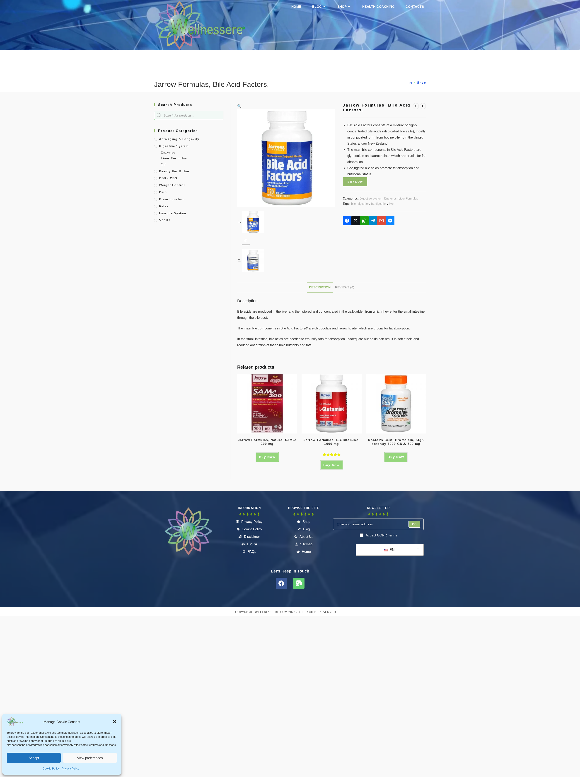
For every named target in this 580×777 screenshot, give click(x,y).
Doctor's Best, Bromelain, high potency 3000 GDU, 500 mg (396, 442)
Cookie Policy (51, 768)
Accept (34, 758)
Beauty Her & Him (174, 171)
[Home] (410, 82)
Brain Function (172, 199)
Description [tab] (320, 287)
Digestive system (371, 198)
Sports (164, 220)
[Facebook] (281, 583)
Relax (164, 206)
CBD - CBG (168, 178)
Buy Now (355, 181)
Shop (421, 82)
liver (391, 203)
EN (392, 550)
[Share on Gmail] (381, 220)
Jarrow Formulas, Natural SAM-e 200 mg (267, 442)
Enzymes (390, 198)
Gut (164, 164)
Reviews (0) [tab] (344, 287)
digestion (363, 203)
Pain (163, 192)
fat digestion (379, 203)
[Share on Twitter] (355, 220)
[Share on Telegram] (373, 220)
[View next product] (423, 106)
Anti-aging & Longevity (179, 139)
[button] (114, 721)
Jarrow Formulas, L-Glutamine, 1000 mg (332, 442)
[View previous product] (416, 106)
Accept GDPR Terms (381, 535)
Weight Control (172, 185)
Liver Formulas (408, 198)
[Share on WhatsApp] (364, 220)
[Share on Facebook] (347, 220)
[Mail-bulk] (298, 583)
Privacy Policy (70, 768)
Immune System (172, 213)
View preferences (90, 758)
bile (353, 203)
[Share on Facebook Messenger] (390, 220)
